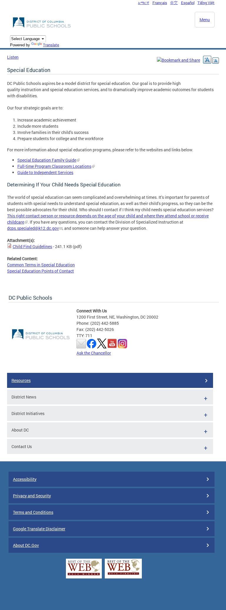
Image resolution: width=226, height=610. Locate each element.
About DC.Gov (26, 545)
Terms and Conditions (33, 512)
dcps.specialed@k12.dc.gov (33, 228)
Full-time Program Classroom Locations (54, 166)
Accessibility (24, 479)
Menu (205, 19)
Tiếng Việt (206, 2)
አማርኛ (143, 2)
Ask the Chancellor (94, 353)
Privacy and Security (32, 496)
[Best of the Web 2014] (84, 575)
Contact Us (21, 446)
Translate (51, 44)
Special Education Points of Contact (40, 271)
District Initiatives (27, 413)
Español (188, 2)
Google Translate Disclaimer (39, 529)
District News (23, 397)
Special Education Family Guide (46, 160)
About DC (20, 430)
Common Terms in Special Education (41, 265)
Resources (21, 380)
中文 (174, 2)
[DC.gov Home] (42, 26)
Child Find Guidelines (32, 246)
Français (159, 2)
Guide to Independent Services (45, 172)
